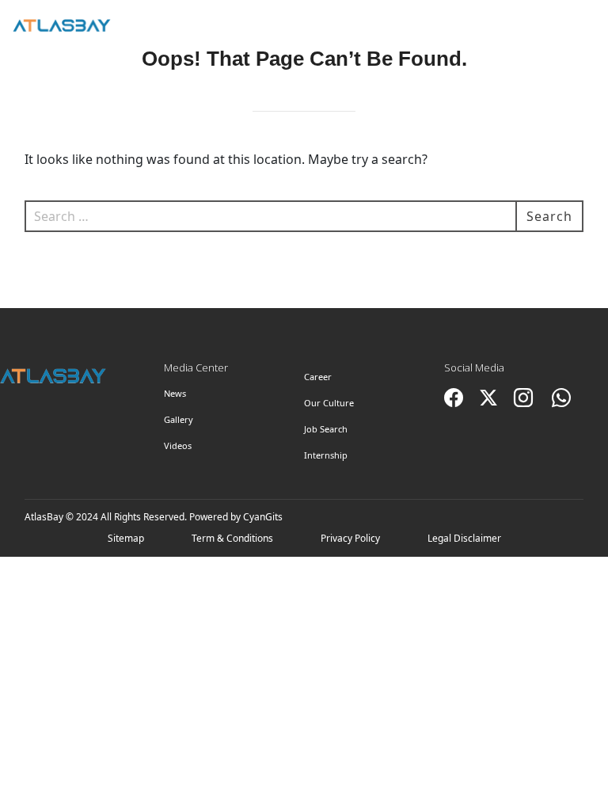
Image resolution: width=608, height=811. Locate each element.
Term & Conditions (232, 538)
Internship (326, 455)
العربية (504, 25)
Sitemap (126, 538)
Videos (178, 445)
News (175, 393)
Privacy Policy (350, 538)
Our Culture (329, 403)
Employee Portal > (567, 32)
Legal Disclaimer (464, 538)
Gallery (178, 419)
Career (318, 377)
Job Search (326, 429)
